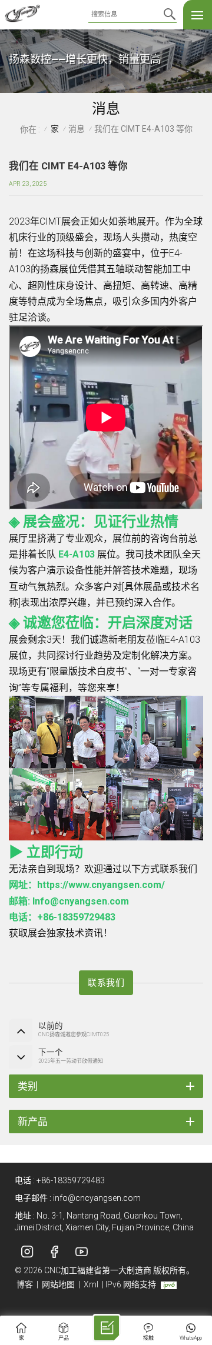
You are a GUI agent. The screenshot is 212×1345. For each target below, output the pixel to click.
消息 (76, 129)
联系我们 (106, 982)
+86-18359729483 (71, 1180)
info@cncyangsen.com (97, 1198)
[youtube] (81, 1251)
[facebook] (54, 1251)
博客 (24, 1284)
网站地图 (58, 1284)
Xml (91, 1284)
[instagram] (27, 1251)
